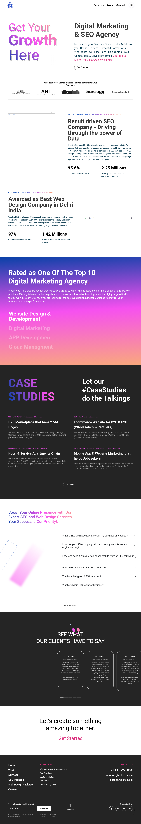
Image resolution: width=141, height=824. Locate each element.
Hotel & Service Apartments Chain (34, 453)
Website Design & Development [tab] (30, 316)
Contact (120, 5)
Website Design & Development (53, 769)
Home (11, 765)
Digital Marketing (47, 777)
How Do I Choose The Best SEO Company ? (85, 567)
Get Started (83, 67)
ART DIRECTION (79, 448)
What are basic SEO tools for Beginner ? (83, 585)
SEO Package (16, 779)
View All (70, 484)
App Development (47, 773)
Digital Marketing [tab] (29, 328)
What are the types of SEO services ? (81, 576)
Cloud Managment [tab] (31, 347)
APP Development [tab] (30, 337)
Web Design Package (20, 784)
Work (110, 5)
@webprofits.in (119, 775)
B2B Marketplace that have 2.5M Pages (33, 424)
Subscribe (44, 809)
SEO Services (45, 781)
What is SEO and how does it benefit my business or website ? (95, 535)
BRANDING (90, 448)
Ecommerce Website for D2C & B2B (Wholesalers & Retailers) (100, 424)
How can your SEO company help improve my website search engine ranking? (94, 546)
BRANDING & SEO (14, 448)
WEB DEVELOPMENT (40, 448)
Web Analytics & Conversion (33, 417)
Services (99, 5)
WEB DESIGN (17, 417)
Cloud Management (48, 784)
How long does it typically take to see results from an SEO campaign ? (98, 557)
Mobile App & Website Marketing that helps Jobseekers (102, 455)
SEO (9, 417)
